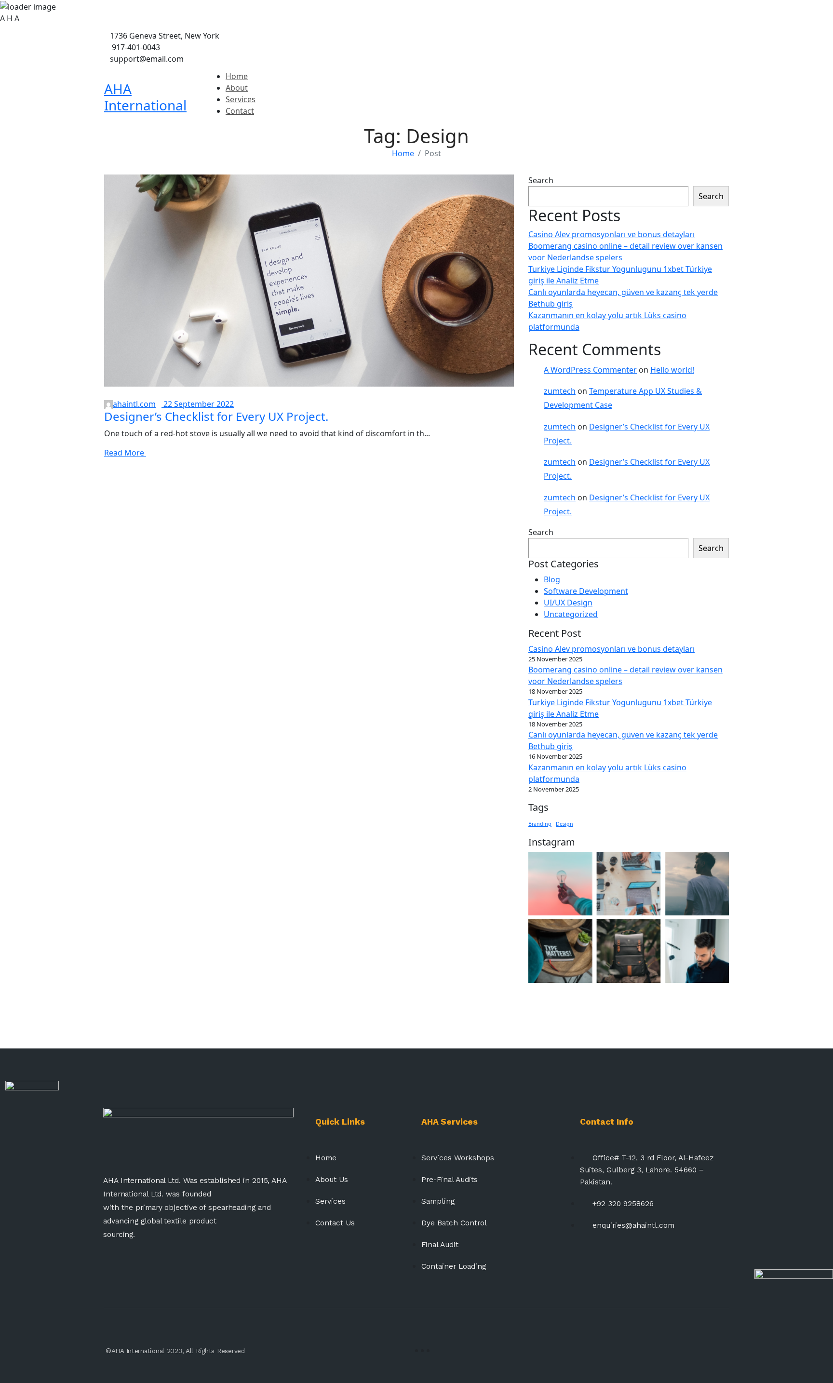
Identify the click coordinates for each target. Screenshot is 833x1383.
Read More (125, 452)
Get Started (708, 97)
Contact (240, 111)
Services (240, 99)
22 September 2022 (197, 404)
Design (564, 823)
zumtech (560, 391)
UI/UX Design (568, 602)
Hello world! (672, 369)
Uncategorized (571, 614)
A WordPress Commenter (590, 369)
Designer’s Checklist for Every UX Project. (216, 416)
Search (540, 180)
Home (237, 76)
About (237, 87)
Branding (539, 823)
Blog (552, 579)
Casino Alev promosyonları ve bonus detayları (611, 234)
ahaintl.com (134, 404)
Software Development (586, 591)
